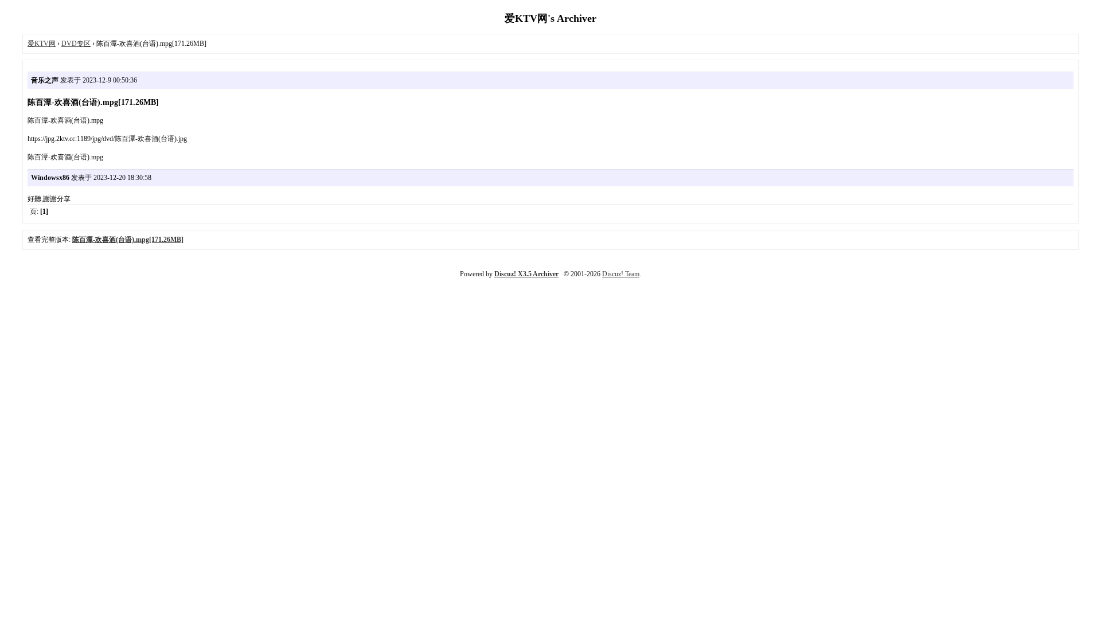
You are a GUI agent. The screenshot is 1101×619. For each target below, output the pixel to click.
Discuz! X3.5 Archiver (526, 274)
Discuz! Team (620, 274)
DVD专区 (76, 44)
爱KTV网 (42, 44)
